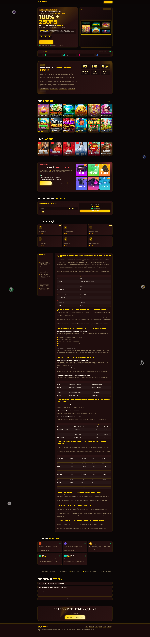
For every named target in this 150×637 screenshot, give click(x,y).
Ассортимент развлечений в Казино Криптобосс (45, 272)
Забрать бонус (45, 42)
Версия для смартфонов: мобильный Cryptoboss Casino (45, 285)
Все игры (109, 101)
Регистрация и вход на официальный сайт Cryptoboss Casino (44, 267)
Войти (100, 1)
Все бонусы (59, 42)
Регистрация (108, 1)
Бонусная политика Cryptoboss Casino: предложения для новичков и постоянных (45, 276)
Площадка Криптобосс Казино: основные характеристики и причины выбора (45, 258)
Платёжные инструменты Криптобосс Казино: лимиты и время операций (45, 280)
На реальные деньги (59, 183)
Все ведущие (108, 139)
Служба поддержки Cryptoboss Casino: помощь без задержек (45, 292)
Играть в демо (46, 183)
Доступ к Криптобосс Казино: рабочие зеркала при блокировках (45, 263)
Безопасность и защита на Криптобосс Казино (45, 289)
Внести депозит (95, 210)
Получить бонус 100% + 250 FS (75, 617)
